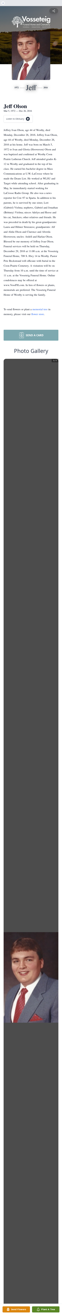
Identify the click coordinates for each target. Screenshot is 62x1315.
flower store (37, 314)
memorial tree (40, 309)
